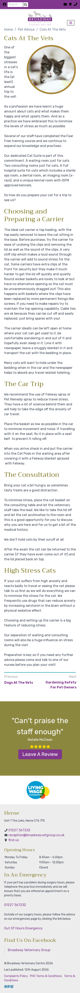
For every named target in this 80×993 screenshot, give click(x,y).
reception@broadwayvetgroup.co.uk (36, 835)
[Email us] (65, 4)
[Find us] (70, 4)
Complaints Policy (16, 976)
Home (8, 29)
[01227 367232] (75, 4)
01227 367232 (19, 830)
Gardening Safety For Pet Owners (61, 684)
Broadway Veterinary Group (29, 950)
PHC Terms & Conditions (46, 976)
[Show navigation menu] (70, 22)
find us (13, 840)
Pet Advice (26, 29)
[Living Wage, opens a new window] (38, 790)
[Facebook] (4, 4)
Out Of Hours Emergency (23, 928)
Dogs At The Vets (18, 683)
